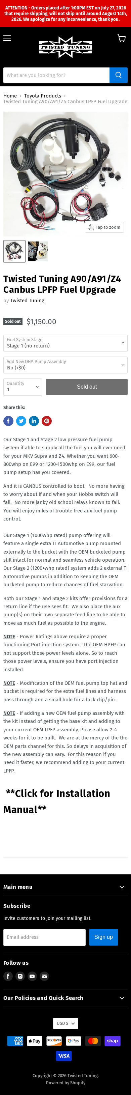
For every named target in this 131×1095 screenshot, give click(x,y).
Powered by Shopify (65, 1082)
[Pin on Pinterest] (47, 421)
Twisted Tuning (27, 301)
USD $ (62, 1023)
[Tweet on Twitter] (21, 421)
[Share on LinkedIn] (34, 421)
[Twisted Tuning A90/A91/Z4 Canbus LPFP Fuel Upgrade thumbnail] (14, 251)
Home (10, 96)
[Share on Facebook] (8, 421)
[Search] (119, 75)
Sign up (103, 937)
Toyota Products (42, 96)
